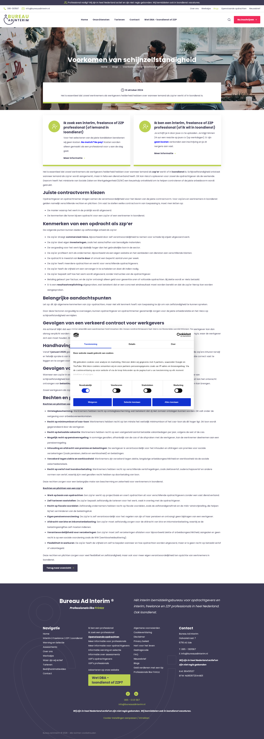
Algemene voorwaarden (147, 628)
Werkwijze (48, 655)
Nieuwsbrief (140, 658)
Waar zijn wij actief (53, 660)
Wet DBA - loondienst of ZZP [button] (160, 19)
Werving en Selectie (53, 642)
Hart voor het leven (144, 645)
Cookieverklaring (143, 632)
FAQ (136, 654)
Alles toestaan (171, 402)
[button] (132, 2)
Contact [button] (135, 19)
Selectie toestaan (132, 402)
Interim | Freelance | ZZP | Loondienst (63, 638)
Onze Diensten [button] (101, 19)
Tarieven (47, 664)
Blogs (136, 663)
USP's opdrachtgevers (100, 658)
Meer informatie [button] (73, 158)
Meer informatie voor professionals (107, 641)
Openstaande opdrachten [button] (234, 8)
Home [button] (84, 19)
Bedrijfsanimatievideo (54, 669)
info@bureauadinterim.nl (194, 653)
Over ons (48, 651)
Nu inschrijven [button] (245, 19)
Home (46, 633)
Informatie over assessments (104, 654)
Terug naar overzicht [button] (58, 567)
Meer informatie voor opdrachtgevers (109, 645)
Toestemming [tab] (90, 344)
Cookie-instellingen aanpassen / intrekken (126, 718)
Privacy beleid (141, 641)
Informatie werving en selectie (104, 650)
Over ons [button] (194, 8)
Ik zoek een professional (101, 632)
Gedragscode (141, 650)
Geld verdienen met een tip (148, 667)
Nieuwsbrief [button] (254, 8)
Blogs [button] (216, 8)
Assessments (50, 647)
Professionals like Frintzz (147, 672)
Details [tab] (132, 344)
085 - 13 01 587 (132, 700)
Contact (47, 673)
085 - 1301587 (188, 649)
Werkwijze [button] (206, 8)
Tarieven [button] (119, 19)
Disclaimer (139, 636)
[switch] (116, 390)
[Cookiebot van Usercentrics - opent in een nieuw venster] (179, 335)
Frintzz (99, 608)
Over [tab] (173, 344)
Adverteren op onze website (103, 669)
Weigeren (92, 402)
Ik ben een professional (100, 628)
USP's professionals (98, 663)
